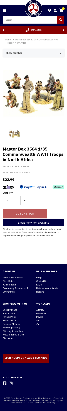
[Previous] (3, 30)
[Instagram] (11, 383)
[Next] (63, 30)
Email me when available (33, 222)
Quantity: (8, 192)
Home (8, 39)
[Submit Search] (60, 20)
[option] (33, 30)
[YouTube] (17, 383)
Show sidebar (14, 53)
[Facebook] (4, 383)
